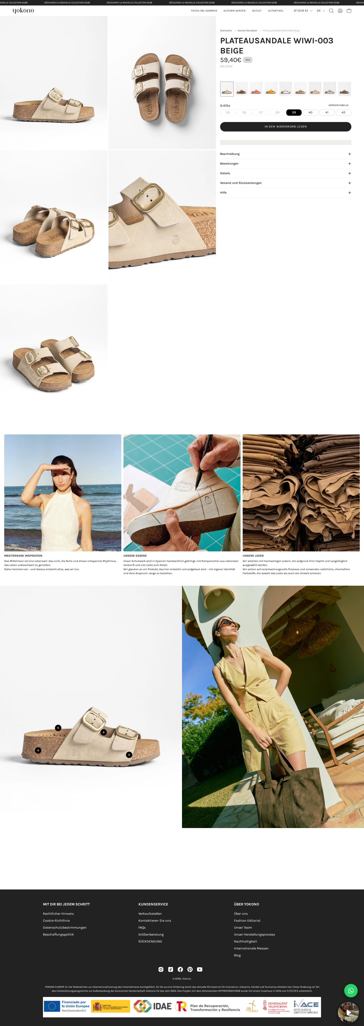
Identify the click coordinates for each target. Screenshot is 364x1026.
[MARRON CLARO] (300, 89)
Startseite (226, 30)
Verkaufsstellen (150, 914)
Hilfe (223, 192)
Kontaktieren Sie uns (154, 920)
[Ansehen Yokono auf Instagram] (161, 969)
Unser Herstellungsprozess (254, 934)
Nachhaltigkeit (245, 941)
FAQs (142, 927)
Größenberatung (151, 934)
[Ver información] (38, 750)
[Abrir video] (348, 1012)
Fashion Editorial (247, 920)
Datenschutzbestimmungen (65, 927)
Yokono (186, 978)
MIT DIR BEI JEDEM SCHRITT (66, 904)
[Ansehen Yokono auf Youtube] (200, 969)
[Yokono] (25, 11)
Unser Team (243, 927)
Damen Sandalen (247, 30)
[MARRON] (344, 89)
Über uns (241, 914)
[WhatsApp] (351, 990)
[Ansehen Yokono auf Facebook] (180, 969)
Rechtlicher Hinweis (58, 914)
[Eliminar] (358, 999)
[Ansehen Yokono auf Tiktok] (170, 969)
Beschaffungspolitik (58, 934)
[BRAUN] (241, 89)
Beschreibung (230, 154)
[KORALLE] (256, 89)
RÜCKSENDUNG (150, 941)
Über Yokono (246, 904)
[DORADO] (315, 89)
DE (319, 10)
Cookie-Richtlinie (56, 920)
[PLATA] (329, 89)
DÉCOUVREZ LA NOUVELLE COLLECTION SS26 (67, 2)
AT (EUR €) (301, 10)
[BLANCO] (285, 89)
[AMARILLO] (271, 89)
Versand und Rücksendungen (241, 183)
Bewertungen (229, 163)
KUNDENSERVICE (153, 904)
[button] (234, 10)
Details (225, 173)
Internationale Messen (251, 948)
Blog (237, 955)
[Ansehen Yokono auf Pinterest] (190, 969)
